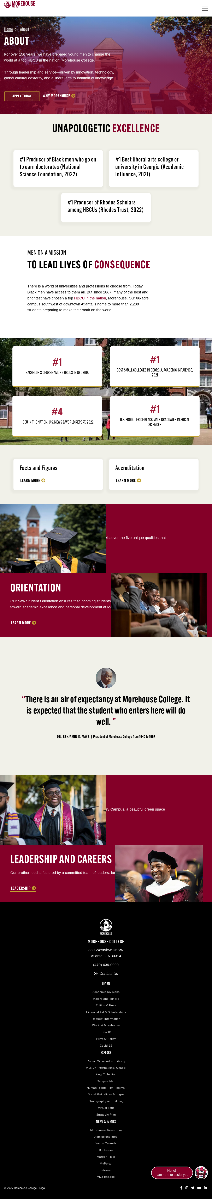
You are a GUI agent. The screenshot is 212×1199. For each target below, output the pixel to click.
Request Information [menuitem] (106, 1018)
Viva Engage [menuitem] (106, 1176)
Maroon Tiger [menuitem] (106, 1156)
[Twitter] (192, 1188)
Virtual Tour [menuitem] (106, 1107)
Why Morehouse (56, 96)
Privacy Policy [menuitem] (106, 1038)
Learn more (126, 481)
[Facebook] (181, 1188)
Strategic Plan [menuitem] (106, 1114)
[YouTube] (199, 1188)
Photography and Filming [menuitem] (106, 1101)
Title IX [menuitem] (106, 1032)
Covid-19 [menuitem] (106, 1045)
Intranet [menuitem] (106, 1170)
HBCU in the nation (90, 298)
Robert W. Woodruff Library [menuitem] (106, 1061)
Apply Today (22, 96)
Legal (42, 1188)
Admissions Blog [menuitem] (106, 1136)
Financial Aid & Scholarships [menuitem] (106, 1012)
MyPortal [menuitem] (106, 1163)
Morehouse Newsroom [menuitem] (106, 1130)
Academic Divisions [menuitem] (106, 992)
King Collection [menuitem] (106, 1074)
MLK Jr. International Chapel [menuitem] (106, 1067)
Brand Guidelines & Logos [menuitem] (106, 1094)
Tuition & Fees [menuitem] (106, 1005)
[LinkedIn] (205, 1188)
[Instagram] (186, 1188)
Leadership (21, 889)
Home (8, 29)
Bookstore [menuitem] (106, 1150)
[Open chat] (201, 1172)
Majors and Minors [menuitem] (106, 998)
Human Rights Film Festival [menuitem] (106, 1087)
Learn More (30, 481)
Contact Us (109, 974)
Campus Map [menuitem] (106, 1081)
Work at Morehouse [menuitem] (106, 1025)
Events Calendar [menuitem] (106, 1143)
